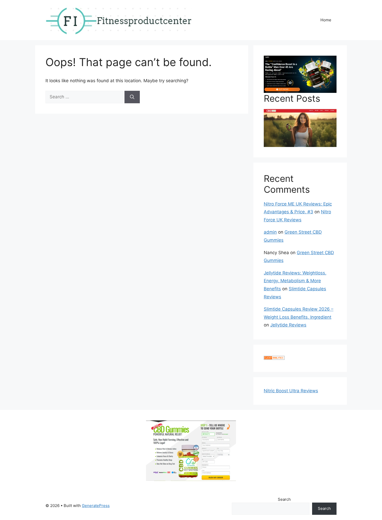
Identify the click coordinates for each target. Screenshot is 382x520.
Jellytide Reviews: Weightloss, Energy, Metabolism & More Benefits (295, 280)
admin (270, 232)
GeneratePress (96, 505)
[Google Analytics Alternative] (274, 358)
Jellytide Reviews (288, 325)
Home (325, 19)
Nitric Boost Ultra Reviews (291, 390)
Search (284, 499)
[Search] (132, 97)
